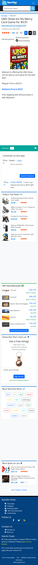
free (28, 405)
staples (14, 416)
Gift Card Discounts (11, 285)
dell (10, 400)
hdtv (17, 400)
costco (23, 416)
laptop (29, 394)
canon (7, 410)
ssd (24, 410)
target (20, 405)
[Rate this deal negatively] (21, 33)
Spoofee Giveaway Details (19, 380)
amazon (11, 405)
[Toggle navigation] (33, 2)
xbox (8, 394)
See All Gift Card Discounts (19, 330)
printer (15, 410)
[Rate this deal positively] (17, 33)
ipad (21, 394)
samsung (26, 400)
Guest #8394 (22, 182)
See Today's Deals (19, 490)
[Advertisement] (19, 124)
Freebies (10, 506)
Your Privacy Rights (8, 558)
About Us (10, 532)
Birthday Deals (12, 508)
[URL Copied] (34, 33)
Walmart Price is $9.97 (12, 89)
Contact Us (11, 530)
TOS (18, 558)
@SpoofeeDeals (24, 40)
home (31, 410)
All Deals (4, 16)
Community (11, 513)
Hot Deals (11, 504)
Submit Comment (27, 176)
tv (14, 394)
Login (19, 160)
